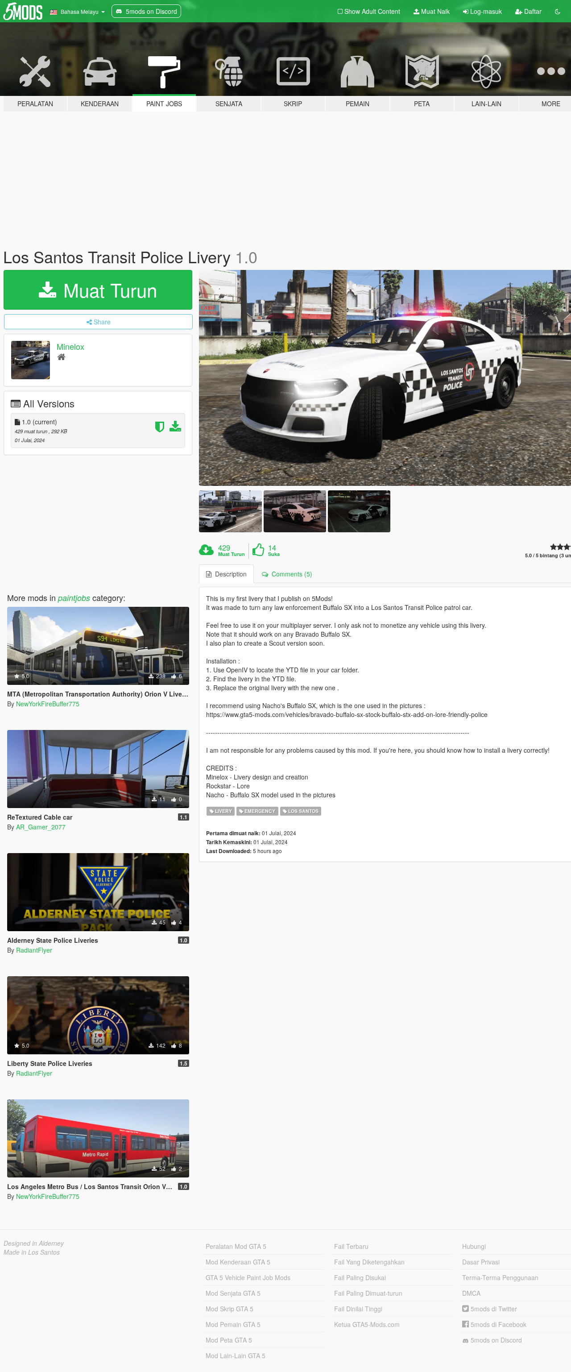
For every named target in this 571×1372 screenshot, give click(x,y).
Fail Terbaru (351, 1246)
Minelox (70, 346)
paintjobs (74, 597)
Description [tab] (229, 573)
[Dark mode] (557, 11)
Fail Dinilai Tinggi (358, 1308)
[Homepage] (61, 356)
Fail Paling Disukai (360, 1277)
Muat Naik (434, 11)
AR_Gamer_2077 (41, 826)
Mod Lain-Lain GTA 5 (235, 1355)
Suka (274, 554)
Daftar (532, 11)
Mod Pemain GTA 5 (233, 1324)
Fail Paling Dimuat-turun (368, 1293)
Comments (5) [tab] (290, 573)
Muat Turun (107, 289)
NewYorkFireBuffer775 (47, 703)
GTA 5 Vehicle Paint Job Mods (248, 1277)
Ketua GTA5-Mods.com (367, 1324)
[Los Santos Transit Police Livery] (230, 511)
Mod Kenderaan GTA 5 (238, 1261)
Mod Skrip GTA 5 (229, 1308)
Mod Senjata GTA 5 (233, 1293)
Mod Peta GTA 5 (229, 1339)
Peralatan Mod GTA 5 (236, 1246)
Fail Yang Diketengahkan (369, 1261)
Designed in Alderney (34, 1243)
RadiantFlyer (34, 949)
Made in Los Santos (32, 1252)
